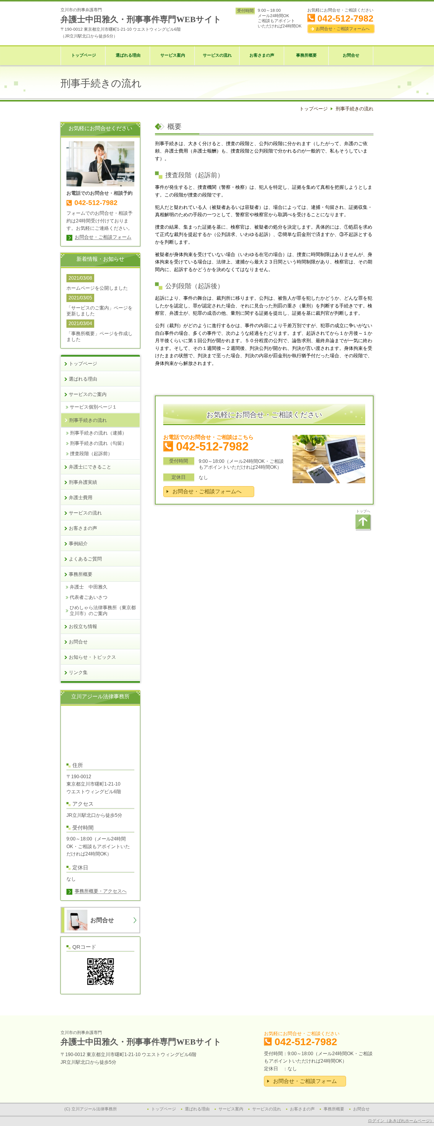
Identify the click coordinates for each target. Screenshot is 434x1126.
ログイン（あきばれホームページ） (401, 1120)
